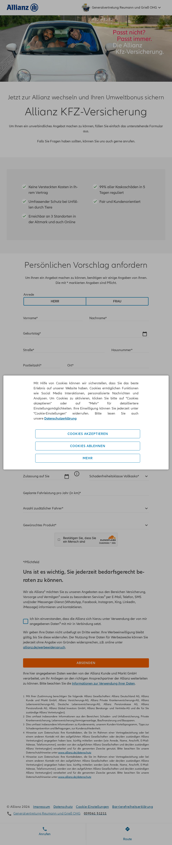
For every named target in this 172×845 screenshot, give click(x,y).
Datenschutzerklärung (60, 418)
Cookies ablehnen (87, 446)
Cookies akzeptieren (88, 434)
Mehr (88, 458)
